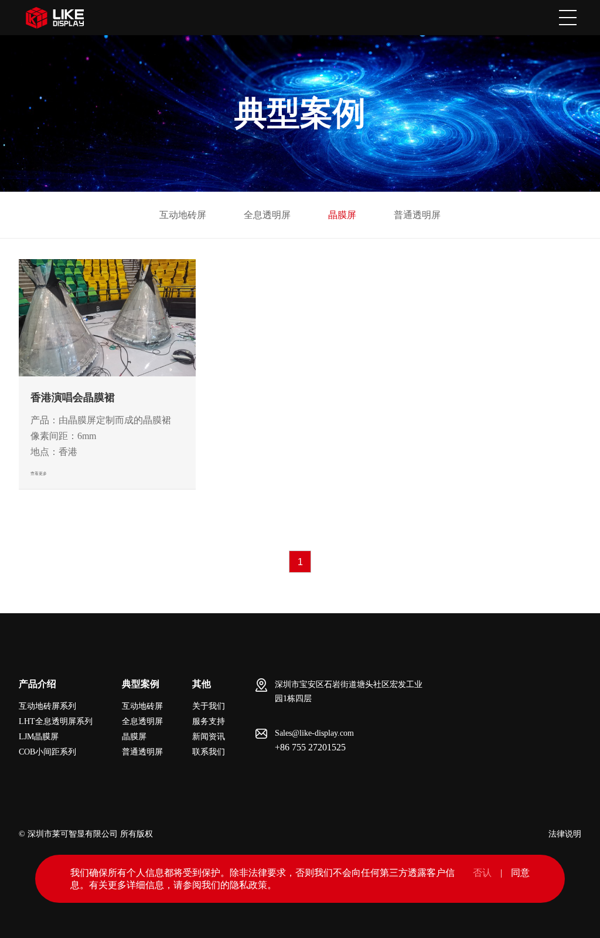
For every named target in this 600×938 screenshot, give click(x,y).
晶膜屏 (342, 215)
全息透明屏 (267, 215)
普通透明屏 (417, 215)
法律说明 (564, 834)
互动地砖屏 (182, 215)
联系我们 (208, 751)
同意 (520, 873)
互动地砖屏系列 (47, 706)
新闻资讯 (208, 736)
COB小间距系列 (47, 751)
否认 (482, 873)
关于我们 (208, 706)
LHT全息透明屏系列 (56, 721)
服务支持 (208, 721)
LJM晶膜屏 (39, 736)
